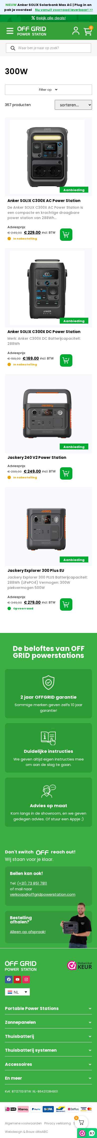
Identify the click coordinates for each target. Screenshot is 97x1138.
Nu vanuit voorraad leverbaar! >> (64, 9)
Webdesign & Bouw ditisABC (26, 1132)
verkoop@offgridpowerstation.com (42, 894)
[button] (10, 31)
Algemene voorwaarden (23, 1123)
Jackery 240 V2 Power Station (36, 457)
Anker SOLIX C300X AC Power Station (43, 200)
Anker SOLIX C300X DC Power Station (43, 331)
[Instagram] (26, 979)
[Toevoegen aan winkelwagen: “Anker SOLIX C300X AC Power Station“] (66, 234)
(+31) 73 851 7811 (32, 883)
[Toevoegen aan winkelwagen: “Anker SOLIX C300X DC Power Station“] (66, 360)
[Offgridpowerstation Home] (31, 30)
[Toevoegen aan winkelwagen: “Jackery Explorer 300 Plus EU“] (66, 604)
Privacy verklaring (57, 1123)
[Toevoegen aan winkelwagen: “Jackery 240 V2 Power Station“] (66, 473)
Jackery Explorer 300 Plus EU (35, 570)
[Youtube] (17, 979)
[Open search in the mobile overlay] (48, 48)
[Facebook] (8, 979)
